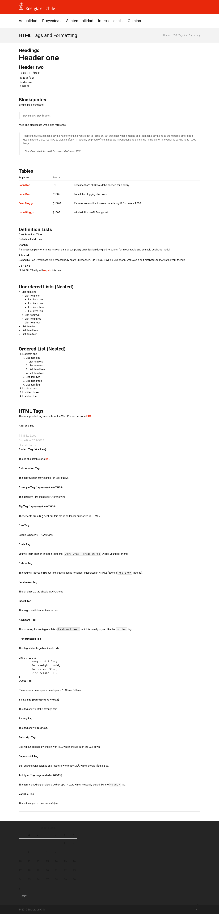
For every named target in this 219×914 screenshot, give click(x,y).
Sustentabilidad (79, 21)
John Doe (24, 185)
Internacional (109, 21)
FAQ (88, 416)
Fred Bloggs (26, 203)
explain (47, 270)
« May (23, 896)
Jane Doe (24, 194)
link (47, 458)
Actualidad (28, 21)
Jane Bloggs (26, 212)
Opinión (134, 21)
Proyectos (50, 21)
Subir (197, 909)
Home (166, 35)
